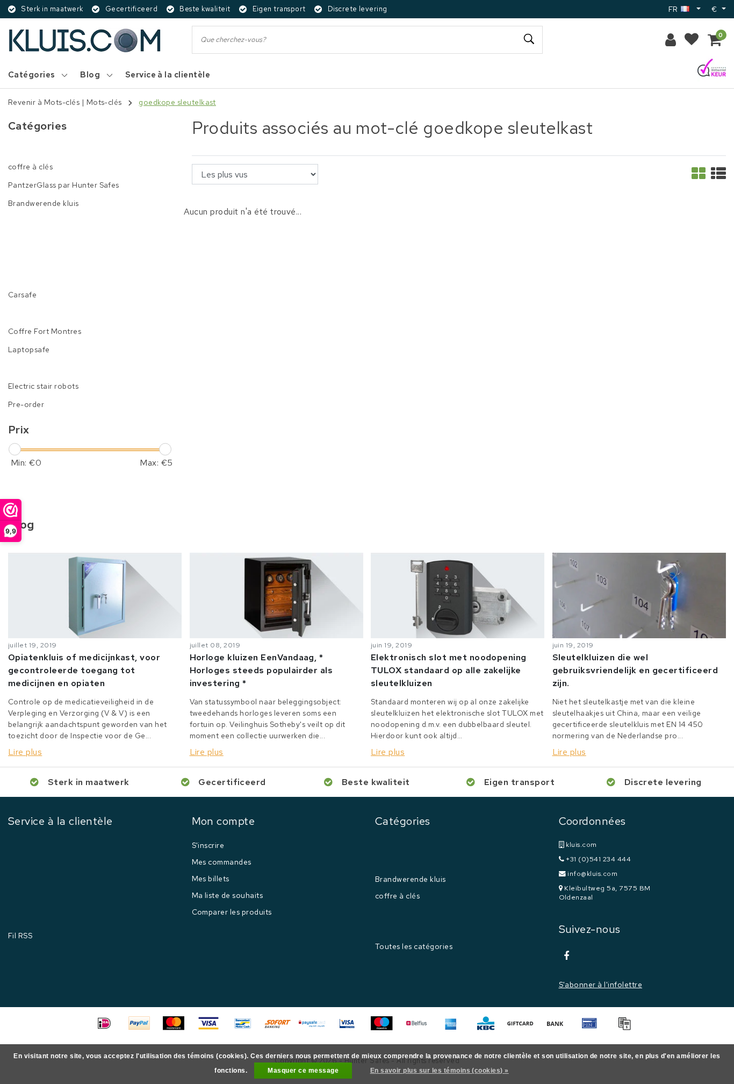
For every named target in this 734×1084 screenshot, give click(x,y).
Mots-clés (104, 102)
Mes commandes (221, 862)
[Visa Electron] (351, 1028)
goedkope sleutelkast (177, 102)
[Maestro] (385, 1028)
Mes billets (210, 878)
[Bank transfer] (559, 1028)
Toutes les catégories (413, 946)
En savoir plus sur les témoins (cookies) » (439, 1070)
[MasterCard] (177, 1028)
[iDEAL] (108, 1028)
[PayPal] (143, 1028)
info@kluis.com (592, 873)
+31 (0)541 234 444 (597, 859)
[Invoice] (627, 1028)
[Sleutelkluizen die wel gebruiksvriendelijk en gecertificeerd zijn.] (639, 595)
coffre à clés (397, 896)
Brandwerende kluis (410, 879)
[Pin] (593, 1028)
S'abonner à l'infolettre (601, 984)
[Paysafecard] (316, 1028)
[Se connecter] (670, 39)
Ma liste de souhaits (227, 895)
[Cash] (524, 1028)
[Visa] (212, 1028)
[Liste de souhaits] (692, 39)
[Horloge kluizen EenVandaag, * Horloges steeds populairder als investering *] (277, 595)
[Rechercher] (529, 39)
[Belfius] (420, 1028)
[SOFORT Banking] (281, 1028)
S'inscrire (208, 845)
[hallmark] (711, 68)
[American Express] (454, 1028)
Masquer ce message (303, 1070)
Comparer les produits (232, 912)
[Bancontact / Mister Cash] (246, 1028)
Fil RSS (20, 935)
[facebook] (567, 956)
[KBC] (489, 1028)
